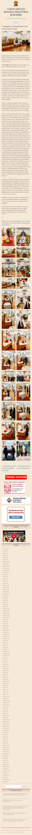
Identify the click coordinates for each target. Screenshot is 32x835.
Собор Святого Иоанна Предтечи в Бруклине (16, 12)
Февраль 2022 (6, 651)
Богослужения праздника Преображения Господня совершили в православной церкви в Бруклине (16, 794)
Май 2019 (5, 690)
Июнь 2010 (5, 781)
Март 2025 (5, 583)
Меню (16, 22)
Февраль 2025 (6, 585)
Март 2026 (5, 559)
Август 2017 (5, 732)
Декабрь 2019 (6, 681)
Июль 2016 (5, 756)
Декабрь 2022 (6, 634)
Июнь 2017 (5, 737)
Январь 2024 (6, 611)
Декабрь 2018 (6, 700)
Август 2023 (5, 619)
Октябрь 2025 (6, 568)
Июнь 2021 (5, 660)
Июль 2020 (5, 672)
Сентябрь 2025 (6, 570)
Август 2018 (5, 707)
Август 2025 (5, 572)
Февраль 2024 (6, 608)
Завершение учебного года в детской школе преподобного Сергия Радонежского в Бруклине (15, 820)
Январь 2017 (6, 747)
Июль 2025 (5, 574)
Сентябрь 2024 (6, 593)
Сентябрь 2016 (6, 754)
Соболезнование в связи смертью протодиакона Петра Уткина (9, 468)
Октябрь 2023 (6, 615)
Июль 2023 (5, 621)
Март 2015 (5, 777)
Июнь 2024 (5, 600)
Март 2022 (5, 649)
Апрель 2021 (6, 664)
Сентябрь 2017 (6, 730)
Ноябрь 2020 (6, 670)
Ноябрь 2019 (6, 683)
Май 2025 (5, 579)
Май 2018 (5, 713)
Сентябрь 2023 (6, 617)
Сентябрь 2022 (6, 638)
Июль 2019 (5, 685)
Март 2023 (5, 628)
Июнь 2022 (5, 643)
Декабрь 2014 (6, 779)
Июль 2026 (5, 551)
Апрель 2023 (6, 625)
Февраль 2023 (6, 630)
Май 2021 (5, 662)
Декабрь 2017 (6, 724)
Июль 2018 (5, 709)
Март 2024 (5, 606)
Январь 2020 (6, 679)
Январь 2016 (6, 764)
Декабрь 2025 (6, 566)
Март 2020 (5, 677)
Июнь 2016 (5, 758)
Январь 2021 (6, 668)
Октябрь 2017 (6, 728)
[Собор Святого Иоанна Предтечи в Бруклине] (16, 6)
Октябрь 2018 (6, 705)
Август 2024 (5, 596)
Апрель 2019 (6, 692)
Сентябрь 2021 (6, 655)
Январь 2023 (6, 632)
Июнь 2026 (5, 553)
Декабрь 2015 (6, 766)
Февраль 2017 (6, 745)
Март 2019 (5, 694)
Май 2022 (5, 645)
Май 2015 (5, 773)
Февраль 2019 (6, 696)
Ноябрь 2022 (6, 636)
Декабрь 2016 (6, 749)
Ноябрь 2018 (6, 702)
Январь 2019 (6, 698)
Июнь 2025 (5, 576)
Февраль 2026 (6, 561)
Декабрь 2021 (6, 653)
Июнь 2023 (5, 623)
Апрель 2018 (6, 715)
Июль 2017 (5, 734)
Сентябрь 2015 (6, 771)
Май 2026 (5, 555)
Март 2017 (5, 743)
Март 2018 (5, 717)
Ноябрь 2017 (6, 726)
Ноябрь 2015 (6, 769)
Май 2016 (5, 760)
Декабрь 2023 (6, 613)
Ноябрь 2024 (6, 591)
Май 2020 (5, 675)
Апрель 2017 (6, 741)
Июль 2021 (5, 657)
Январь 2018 (6, 722)
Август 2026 (5, 549)
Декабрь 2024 (6, 589)
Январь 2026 (6, 564)
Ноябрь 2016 (6, 751)
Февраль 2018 (6, 719)
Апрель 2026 (6, 557)
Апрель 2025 (6, 581)
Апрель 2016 (6, 762)
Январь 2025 (6, 587)
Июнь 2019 (5, 687)
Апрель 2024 (6, 604)
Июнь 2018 (5, 711)
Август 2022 (5, 640)
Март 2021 (5, 666)
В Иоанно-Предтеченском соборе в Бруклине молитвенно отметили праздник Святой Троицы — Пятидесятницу (15, 808)
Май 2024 (5, 602)
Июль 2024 (5, 598)
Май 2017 (5, 739)
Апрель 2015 (6, 775)
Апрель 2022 (6, 647)
